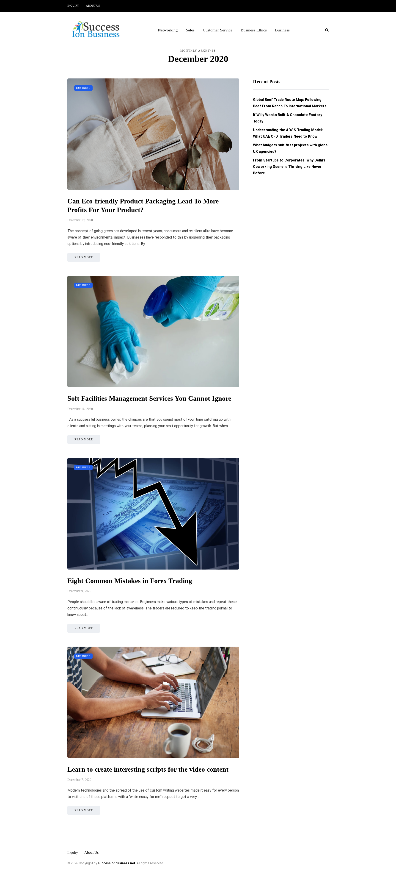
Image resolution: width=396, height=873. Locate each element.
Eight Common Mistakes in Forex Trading (129, 580)
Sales (190, 30)
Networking (168, 30)
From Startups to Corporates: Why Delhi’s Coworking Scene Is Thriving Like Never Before (289, 166)
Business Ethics (254, 30)
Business (282, 30)
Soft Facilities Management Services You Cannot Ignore (151, 398)
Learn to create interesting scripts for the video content (147, 769)
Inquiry (73, 5)
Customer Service (217, 30)
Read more (83, 257)
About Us (93, 5)
